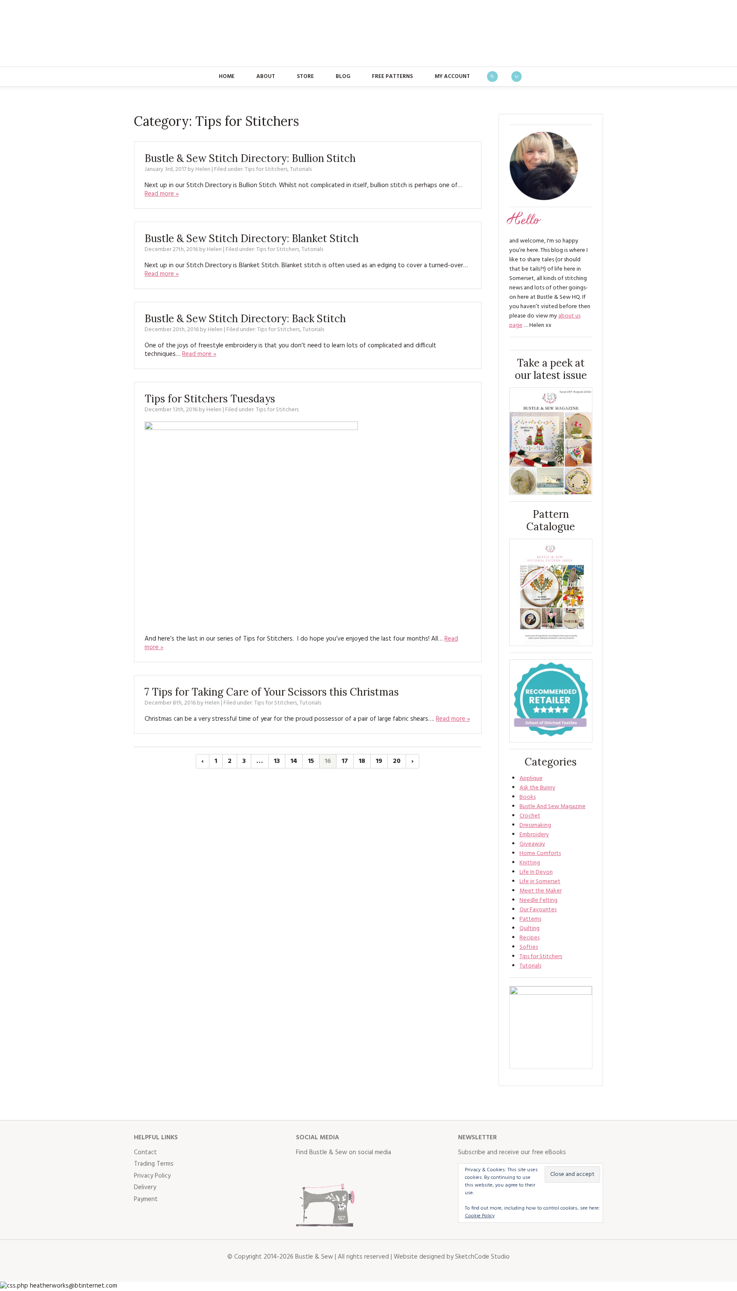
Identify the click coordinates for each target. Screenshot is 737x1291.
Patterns (530, 919)
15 (311, 761)
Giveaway (532, 844)
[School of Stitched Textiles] (550, 701)
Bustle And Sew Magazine (552, 807)
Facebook (303, 1170)
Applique (531, 778)
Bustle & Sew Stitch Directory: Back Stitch (245, 318)
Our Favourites (538, 910)
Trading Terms (154, 1164)
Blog (343, 76)
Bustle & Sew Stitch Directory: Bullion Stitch (250, 158)
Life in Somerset (539, 882)
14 (293, 761)
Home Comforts (540, 853)
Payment (146, 1199)
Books (527, 797)
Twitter (321, 1170)
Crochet (529, 816)
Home (227, 76)
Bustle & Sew (369, 33)
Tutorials (301, 169)
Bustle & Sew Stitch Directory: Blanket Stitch (252, 238)
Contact (145, 1152)
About (265, 76)
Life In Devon (536, 872)
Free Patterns (392, 76)
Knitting (529, 863)
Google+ (378, 1170)
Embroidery (534, 835)
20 (396, 761)
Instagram (340, 1170)
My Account (452, 76)
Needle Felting (538, 900)
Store (305, 76)
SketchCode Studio (482, 1257)
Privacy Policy (152, 1176)
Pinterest (359, 1170)
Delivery (145, 1187)
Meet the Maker (540, 891)
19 (379, 761)
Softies (528, 947)
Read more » (162, 194)
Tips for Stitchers (266, 169)
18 (362, 761)
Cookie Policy (480, 1216)
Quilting (529, 928)
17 (345, 761)
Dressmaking (535, 825)
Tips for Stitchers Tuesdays (210, 398)
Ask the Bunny (537, 788)
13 (277, 761)
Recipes (529, 938)
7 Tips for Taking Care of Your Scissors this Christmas (272, 692)
